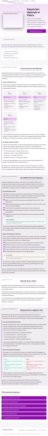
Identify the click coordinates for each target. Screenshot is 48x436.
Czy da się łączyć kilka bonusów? (10, 413)
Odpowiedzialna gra (12, 433)
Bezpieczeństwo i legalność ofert (11, 57)
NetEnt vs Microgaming (18, 3)
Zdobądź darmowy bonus (36, 31)
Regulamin (18, 433)
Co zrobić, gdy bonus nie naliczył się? (11, 417)
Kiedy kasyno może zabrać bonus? (10, 401)
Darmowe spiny (16, 1)
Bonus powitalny (25, 1)
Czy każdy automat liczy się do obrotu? (11, 398)
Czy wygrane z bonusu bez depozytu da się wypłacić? (14, 405)
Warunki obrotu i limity (9, 55)
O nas (3, 433)
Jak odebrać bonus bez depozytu (11, 53)
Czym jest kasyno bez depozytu (11, 51)
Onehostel (10, 2)
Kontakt (6, 433)
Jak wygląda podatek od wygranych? (11, 409)
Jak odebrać (32, 1)
